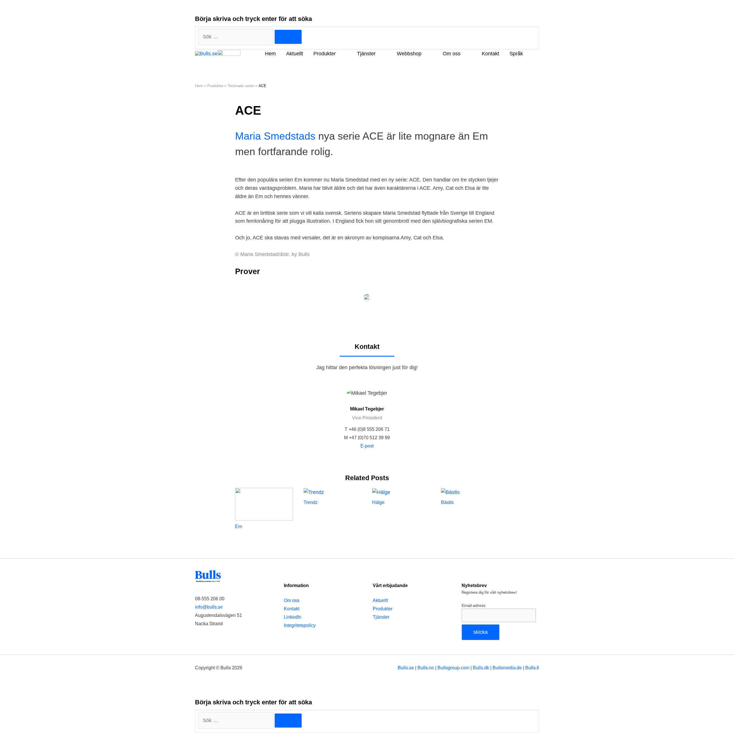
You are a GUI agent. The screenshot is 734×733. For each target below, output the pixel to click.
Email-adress (473, 605)
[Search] (288, 37)
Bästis (447, 502)
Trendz (311, 502)
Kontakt (291, 608)
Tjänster (381, 617)
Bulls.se (406, 667)
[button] (202, 63)
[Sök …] (236, 720)
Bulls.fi (532, 667)
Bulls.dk (481, 667)
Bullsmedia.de (507, 667)
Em (238, 526)
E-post (367, 445)
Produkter (383, 608)
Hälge (378, 502)
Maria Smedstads (275, 136)
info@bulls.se (209, 607)
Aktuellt (380, 600)
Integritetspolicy (300, 625)
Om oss (291, 600)
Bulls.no (425, 667)
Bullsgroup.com (453, 667)
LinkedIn (292, 617)
